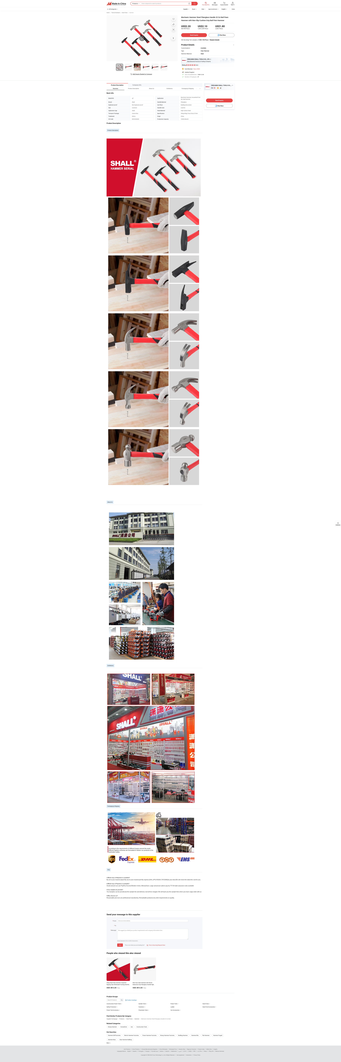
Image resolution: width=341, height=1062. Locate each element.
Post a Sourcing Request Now (156, 945)
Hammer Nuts (112, 1039)
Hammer (131, 12)
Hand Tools (124, 12)
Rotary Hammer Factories (167, 1035)
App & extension (212, 9)
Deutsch (167, 1051)
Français (147, 1051)
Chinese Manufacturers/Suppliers (149, 1049)
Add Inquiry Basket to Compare (142, 74)
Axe (132, 1027)
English (129, 1051)
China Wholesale (163, 1049)
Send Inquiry (194, 35)
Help (202, 9)
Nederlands (174, 1051)
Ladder (172, 1007)
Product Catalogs (132, 1000)
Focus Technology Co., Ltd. (158, 1055)
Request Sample (214, 40)
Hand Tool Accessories (208, 1007)
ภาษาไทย (199, 1051)
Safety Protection (111, 1007)
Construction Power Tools (114, 1004)
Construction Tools (141, 1027)
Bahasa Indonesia (219, 1051)
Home (108, 12)
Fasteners (141, 1007)
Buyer (193, 9)
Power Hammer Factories (149, 1035)
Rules (233, 9)
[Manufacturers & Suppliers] (116, 3)
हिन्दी (194, 1051)
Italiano (161, 1051)
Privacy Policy (196, 1055)
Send (120, 945)
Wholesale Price (173, 1049)
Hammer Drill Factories (114, 1035)
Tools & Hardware (115, 12)
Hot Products (127, 1049)
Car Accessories (174, 1010)
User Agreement (180, 1055)
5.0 (212, 88)
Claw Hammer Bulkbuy (125, 1039)
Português (140, 1051)
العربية (179, 1051)
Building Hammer (183, 1035)
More (108, 1043)
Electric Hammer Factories (131, 1035)
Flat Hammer (205, 1035)
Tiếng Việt (211, 1051)
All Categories (113, 9)
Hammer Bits (195, 1035)
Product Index (201, 1049)
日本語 (190, 1051)
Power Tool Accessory (113, 1010)
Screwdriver (124, 1027)
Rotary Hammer (112, 1027)
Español (135, 1051)
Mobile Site (209, 1049)
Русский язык (154, 1051)
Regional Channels (191, 1049)
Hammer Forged (217, 1035)
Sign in (232, 4)
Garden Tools (142, 1004)
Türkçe (205, 1051)
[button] (196, 88)
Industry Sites (182, 1049)
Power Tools (173, 1004)
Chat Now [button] (223, 35)
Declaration (189, 1055)
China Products (136, 1049)
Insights (215, 1049)
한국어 (184, 1051)
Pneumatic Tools (143, 1010)
